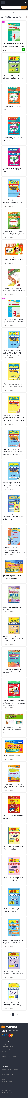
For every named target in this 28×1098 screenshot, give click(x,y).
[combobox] (11, 7)
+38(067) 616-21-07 (6, 1092)
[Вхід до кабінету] (20, 2)
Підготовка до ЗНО (7, 1072)
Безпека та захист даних (8, 1056)
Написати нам (5, 1095)
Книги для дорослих (7, 1081)
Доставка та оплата (7, 1046)
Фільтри (23, 17)
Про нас (3, 1051)
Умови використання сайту (9, 1058)
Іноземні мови (5, 1079)
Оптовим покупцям (7, 1049)
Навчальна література (12, 12)
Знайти (24, 7)
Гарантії (3, 1054)
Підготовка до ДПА (7, 1074)
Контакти (4, 1061)
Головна (3, 12)
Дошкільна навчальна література (11, 1077)
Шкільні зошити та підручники (10, 1069)
